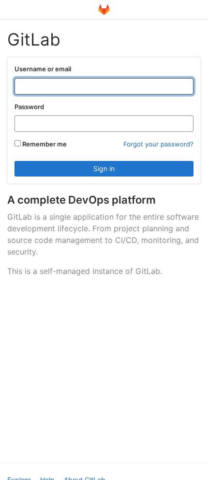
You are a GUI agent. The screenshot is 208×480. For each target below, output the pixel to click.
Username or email (43, 69)
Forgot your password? (158, 144)
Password (29, 107)
